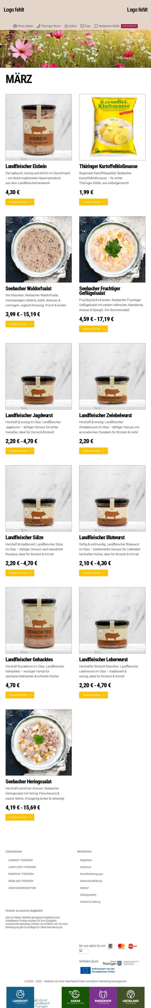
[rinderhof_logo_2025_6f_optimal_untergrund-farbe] (103, 988)
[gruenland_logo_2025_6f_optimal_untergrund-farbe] (131, 988)
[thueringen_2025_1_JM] (120, 962)
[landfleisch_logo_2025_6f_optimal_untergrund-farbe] (48, 1000)
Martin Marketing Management (109, 981)
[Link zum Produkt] (39, 151)
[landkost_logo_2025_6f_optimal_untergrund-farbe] (20, 988)
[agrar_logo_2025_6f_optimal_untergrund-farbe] (75, 988)
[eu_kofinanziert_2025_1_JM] (97, 968)
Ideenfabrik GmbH (75, 981)
